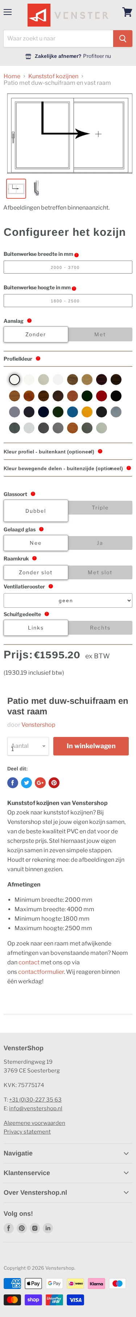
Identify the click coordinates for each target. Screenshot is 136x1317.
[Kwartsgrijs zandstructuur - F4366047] (43, 428)
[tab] (68, 452)
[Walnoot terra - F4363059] (58, 395)
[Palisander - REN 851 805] (116, 395)
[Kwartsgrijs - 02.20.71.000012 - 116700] (87, 428)
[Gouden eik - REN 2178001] (29, 395)
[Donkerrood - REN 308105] (101, 395)
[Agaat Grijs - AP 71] (101, 428)
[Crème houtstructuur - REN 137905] (43, 379)
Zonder (35, 334)
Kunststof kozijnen (53, 76)
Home (12, 76)
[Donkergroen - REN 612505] (87, 395)
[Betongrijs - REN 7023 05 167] (58, 428)
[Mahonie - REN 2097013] (101, 379)
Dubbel (35, 511)
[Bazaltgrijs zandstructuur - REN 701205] (14, 428)
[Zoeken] (122, 38)
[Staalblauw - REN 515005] (43, 411)
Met (100, 334)
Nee (36, 543)
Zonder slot (36, 572)
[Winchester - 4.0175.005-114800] (72, 428)
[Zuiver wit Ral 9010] (29, 379)
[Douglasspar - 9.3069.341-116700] (14, 395)
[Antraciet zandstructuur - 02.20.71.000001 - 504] (101, 411)
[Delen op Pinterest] (54, 782)
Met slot (100, 572)
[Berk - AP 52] (87, 411)
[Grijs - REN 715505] (14, 411)
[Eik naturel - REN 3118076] (87, 379)
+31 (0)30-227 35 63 (35, 1099)
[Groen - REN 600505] (58, 411)
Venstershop (38, 724)
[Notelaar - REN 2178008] (43, 395)
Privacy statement (27, 1131)
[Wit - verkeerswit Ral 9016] (14, 379)
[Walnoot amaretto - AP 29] (72, 395)
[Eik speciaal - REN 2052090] (72, 379)
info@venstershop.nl (35, 1108)
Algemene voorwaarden (34, 1123)
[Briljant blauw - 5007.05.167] (72, 411)
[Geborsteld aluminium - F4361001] (29, 428)
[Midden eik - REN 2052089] (116, 379)
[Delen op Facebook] (12, 782)
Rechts (100, 627)
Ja (100, 543)
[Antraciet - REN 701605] (29, 411)
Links (36, 627)
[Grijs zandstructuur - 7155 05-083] (116, 411)
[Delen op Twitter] (26, 782)
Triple (100, 507)
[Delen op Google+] (40, 782)
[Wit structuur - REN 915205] (58, 379)
